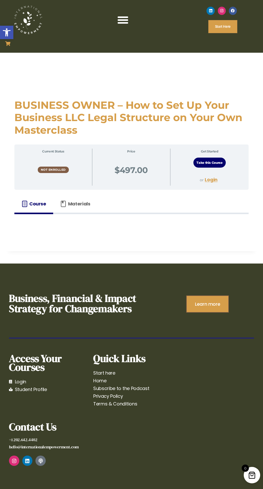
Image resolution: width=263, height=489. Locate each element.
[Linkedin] (210, 11)
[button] (6, 32)
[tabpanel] (131, 226)
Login (211, 179)
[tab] (33, 204)
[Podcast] (40, 461)
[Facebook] (233, 11)
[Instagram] (222, 11)
